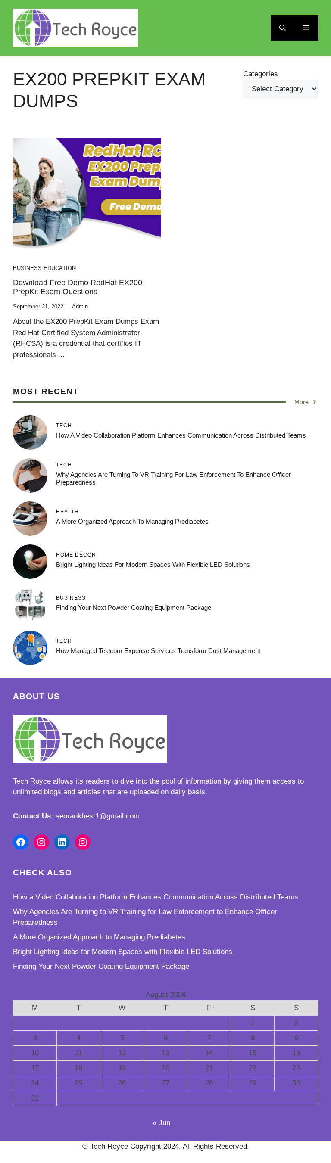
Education (60, 268)
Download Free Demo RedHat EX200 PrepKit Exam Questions (77, 287)
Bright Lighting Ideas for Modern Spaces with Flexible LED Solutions (153, 564)
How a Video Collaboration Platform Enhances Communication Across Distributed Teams (181, 435)
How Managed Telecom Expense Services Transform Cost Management (158, 650)
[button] (282, 28)
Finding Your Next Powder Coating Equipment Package (133, 607)
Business (27, 268)
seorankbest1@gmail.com (98, 816)
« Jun (161, 1123)
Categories (260, 74)
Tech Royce (32, 781)
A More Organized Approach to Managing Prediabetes (132, 521)
